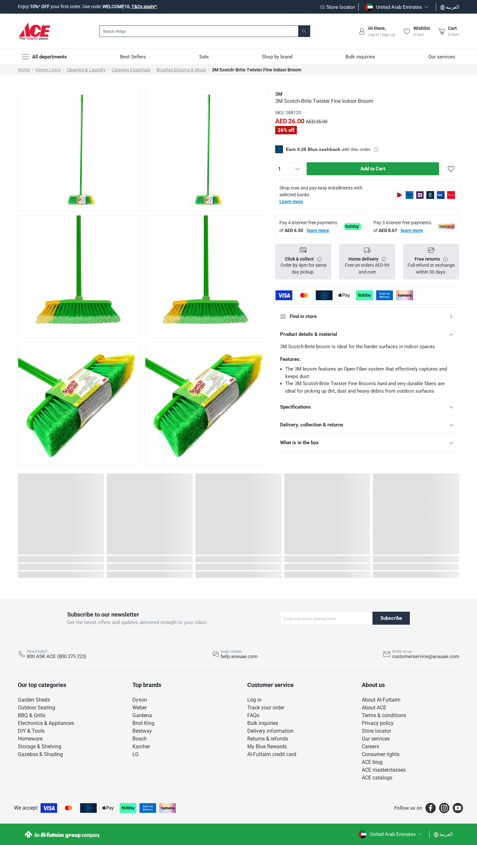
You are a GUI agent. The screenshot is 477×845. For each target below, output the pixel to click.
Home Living (48, 69)
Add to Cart (373, 169)
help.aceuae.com (239, 656)
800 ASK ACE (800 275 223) (56, 656)
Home (24, 69)
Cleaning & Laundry (86, 69)
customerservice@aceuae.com (425, 656)
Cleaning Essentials (131, 69)
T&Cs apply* (144, 6)
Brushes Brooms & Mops (181, 69)
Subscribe (391, 618)
